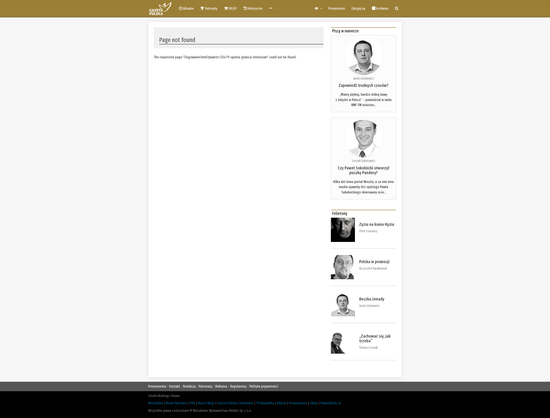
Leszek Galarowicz (363, 161)
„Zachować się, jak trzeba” (375, 338)
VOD (192, 403)
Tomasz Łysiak (368, 348)
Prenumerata (336, 8)
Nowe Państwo (176, 403)
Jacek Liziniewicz (363, 78)
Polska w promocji (374, 261)
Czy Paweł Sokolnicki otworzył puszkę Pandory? (363, 170)
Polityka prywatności (263, 386)
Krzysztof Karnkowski (373, 268)
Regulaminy (238, 386)
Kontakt (174, 386)
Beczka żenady (371, 299)
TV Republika (265, 403)
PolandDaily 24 (331, 403)
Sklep (314, 403)
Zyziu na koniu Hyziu (376, 224)
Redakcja (189, 386)
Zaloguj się (358, 8)
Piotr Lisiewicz (368, 231)
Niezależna (155, 403)
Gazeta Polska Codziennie (235, 403)
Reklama (221, 386)
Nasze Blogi (206, 403)
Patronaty (205, 386)
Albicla (281, 403)
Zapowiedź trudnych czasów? (363, 85)
